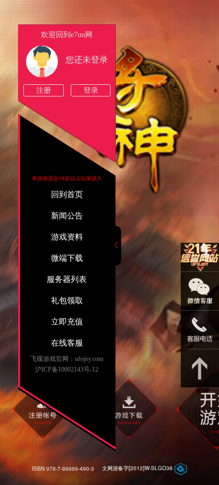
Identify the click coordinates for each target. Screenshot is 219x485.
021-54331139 (200, 330)
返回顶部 (200, 368)
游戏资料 (67, 237)
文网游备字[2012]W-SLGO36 (137, 468)
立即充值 (67, 322)
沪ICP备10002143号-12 (66, 369)
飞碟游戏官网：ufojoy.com (66, 359)
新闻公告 (67, 215)
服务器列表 (67, 279)
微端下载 (67, 258)
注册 (43, 90)
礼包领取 (67, 300)
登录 (90, 90)
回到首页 (67, 194)
